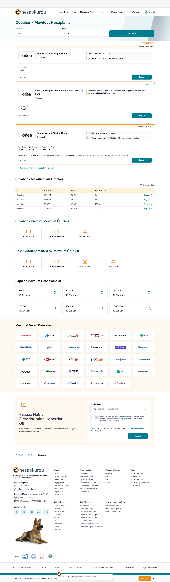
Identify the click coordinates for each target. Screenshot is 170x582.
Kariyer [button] (58, 568)
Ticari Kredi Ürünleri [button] (138, 474)
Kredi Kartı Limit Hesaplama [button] (90, 515)
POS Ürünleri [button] (135, 486)
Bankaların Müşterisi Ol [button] (113, 506)
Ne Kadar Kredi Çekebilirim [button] (89, 524)
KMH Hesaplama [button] (86, 521)
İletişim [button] (43, 568)
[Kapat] (110, 576)
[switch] (95, 417)
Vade (64, 29)
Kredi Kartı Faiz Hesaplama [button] (89, 518)
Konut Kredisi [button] (84, 266)
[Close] (153, 578)
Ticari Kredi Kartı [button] (137, 480)
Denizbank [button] (58, 524)
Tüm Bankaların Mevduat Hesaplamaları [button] (32, 168)
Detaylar (22, 77)
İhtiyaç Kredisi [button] (57, 236)
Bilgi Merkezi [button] (134, 12)
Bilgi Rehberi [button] (84, 506)
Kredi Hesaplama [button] (60, 477)
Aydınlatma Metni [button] (150, 568)
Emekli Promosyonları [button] (113, 509)
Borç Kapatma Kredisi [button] (62, 486)
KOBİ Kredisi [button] (135, 477)
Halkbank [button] (57, 509)
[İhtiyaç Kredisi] (145, 409)
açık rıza (124, 419)
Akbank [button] (57, 518)
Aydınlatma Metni (135, 428)
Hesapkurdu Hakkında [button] (22, 568)
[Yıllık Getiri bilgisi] (27, 106)
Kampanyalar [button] (84, 492)
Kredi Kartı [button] (63, 12)
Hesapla (132, 33)
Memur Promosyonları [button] (113, 512)
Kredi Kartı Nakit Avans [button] (88, 483)
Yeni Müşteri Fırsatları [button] (116, 12)
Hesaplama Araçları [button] (87, 509)
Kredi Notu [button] (58, 495)
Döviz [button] (107, 483)
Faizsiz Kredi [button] (58, 480)
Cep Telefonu (95, 404)
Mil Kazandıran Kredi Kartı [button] (89, 486)
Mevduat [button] (108, 474)
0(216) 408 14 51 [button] (24, 486)
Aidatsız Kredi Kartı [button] (86, 477)
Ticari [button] (101, 12)
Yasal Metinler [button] (128, 568)
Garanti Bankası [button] (59, 512)
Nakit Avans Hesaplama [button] (88, 512)
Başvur (142, 77)
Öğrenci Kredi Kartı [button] (86, 480)
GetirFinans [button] (58, 530)
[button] (30, 12)
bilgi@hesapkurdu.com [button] (27, 489)
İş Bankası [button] (57, 515)
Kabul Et (144, 578)
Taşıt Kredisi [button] (85, 236)
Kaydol (138, 436)
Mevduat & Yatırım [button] (87, 12)
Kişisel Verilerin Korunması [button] (102, 568)
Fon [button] (106, 477)
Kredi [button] (74, 12)
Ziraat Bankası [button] (59, 506)
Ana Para (18, 29)
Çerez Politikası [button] (76, 568)
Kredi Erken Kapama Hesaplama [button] (91, 527)
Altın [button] (107, 480)
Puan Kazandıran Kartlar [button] (88, 489)
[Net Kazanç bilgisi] (38, 147)
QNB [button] (55, 521)
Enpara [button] (56, 527)
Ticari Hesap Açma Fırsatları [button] (141, 483)
